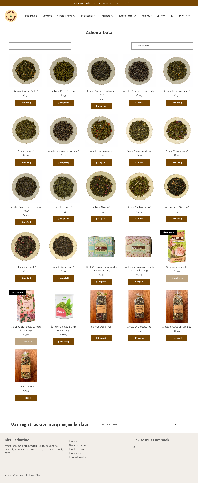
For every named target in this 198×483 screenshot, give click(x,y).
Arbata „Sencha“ (26, 151)
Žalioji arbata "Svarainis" (177, 207)
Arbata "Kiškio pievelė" (177, 151)
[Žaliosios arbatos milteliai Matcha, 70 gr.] (63, 306)
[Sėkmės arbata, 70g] (101, 306)
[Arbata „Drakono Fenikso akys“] (63, 130)
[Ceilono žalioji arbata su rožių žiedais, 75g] (25, 306)
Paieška (73, 441)
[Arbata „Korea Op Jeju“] (63, 70)
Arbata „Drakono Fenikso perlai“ (139, 91)
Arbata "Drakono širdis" (139, 207)
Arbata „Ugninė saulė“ (101, 151)
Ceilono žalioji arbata (176, 267)
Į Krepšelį (101, 282)
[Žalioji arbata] (176, 186)
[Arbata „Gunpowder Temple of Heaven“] (25, 186)
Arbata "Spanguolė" (26, 267)
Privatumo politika (78, 449)
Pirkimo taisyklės (77, 457)
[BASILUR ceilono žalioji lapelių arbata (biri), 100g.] (101, 246)
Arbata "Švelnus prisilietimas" (177, 327)
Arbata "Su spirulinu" (63, 267)
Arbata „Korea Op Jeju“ (63, 91)
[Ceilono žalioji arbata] (176, 246)
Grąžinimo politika (78, 445)
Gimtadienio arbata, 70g (139, 327)
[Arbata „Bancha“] (63, 186)
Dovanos (47, 16)
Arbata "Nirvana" (101, 207)
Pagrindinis (31, 16)
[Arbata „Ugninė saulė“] (101, 130)
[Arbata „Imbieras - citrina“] (176, 70)
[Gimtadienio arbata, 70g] (139, 306)
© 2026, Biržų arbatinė (14, 475)
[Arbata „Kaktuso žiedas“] (25, 70)
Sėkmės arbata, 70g (101, 327)
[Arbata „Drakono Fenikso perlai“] (139, 70)
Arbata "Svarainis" (26, 386)
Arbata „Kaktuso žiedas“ (26, 91)
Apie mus (147, 16)
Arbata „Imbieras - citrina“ (177, 91)
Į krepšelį (26, 102)
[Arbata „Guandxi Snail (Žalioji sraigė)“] (101, 70)
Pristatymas (75, 453)
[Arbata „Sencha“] (25, 130)
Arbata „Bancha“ (63, 207)
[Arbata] (139, 130)
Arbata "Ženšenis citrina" (139, 151)
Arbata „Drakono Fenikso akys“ (63, 151)
